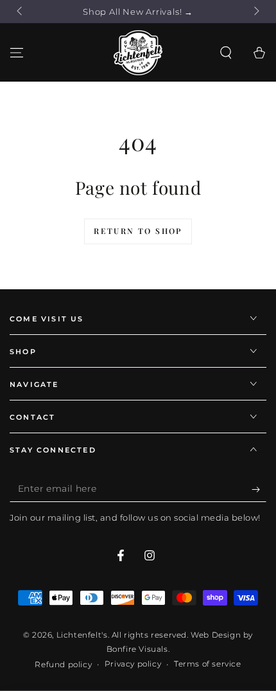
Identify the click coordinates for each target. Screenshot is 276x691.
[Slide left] (20, 11)
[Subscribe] (259, 489)
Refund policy (63, 664)
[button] (226, 53)
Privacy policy (133, 664)
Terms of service (207, 664)
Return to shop (138, 231)
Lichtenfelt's (82, 635)
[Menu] (16, 53)
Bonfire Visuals (137, 649)
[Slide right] (255, 11)
